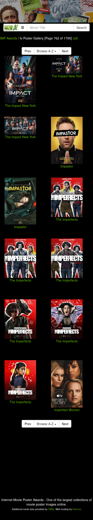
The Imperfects (67, 219)
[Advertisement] (46, 12)
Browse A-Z (45, 51)
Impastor (66, 166)
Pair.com (76, 509)
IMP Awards (8, 38)
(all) (75, 38)
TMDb (51, 509)
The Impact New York (20, 105)
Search (82, 27)
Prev (28, 51)
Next (65, 51)
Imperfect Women (67, 410)
